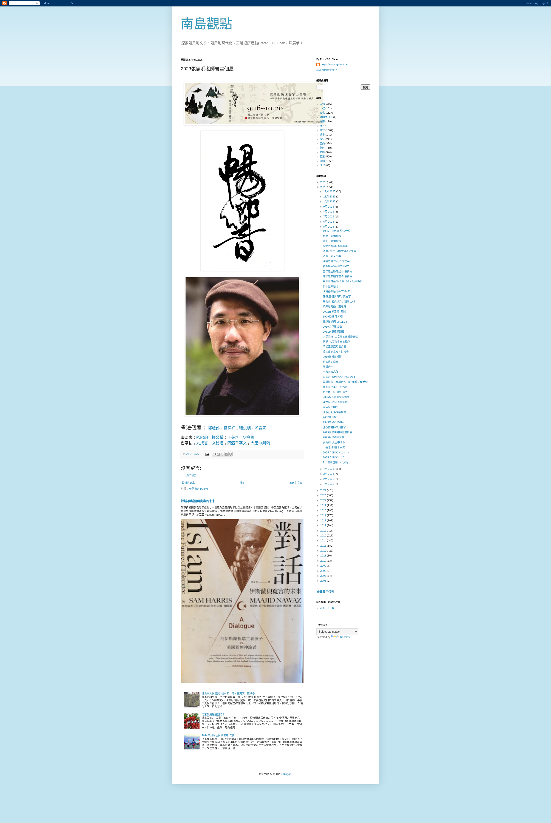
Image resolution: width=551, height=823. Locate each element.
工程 (322, 108)
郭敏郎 (214, 428)
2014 (323, 540)
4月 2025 (329, 468)
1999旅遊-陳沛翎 (333, 316)
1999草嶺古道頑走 (333, 422)
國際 (322, 152)
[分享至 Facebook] (226, 454)
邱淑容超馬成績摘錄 (334, 412)
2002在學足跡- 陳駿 (334, 311)
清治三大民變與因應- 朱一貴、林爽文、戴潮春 (228, 693)
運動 (322, 161)
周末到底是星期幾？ (213, 714)
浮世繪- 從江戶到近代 (335, 402)
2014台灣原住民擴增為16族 (218, 735)
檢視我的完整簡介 (326, 70)
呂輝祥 (229, 428)
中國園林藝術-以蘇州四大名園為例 (342, 281)
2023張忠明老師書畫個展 (337, 432)
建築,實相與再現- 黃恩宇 (337, 296)
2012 (323, 550)
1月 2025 (329, 483)
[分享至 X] (222, 454)
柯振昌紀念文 (330, 362)
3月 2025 (329, 473)
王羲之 (233, 437)
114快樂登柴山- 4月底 (335, 462)
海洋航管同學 (330, 407)
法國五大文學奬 (332, 256)
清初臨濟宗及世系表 (334, 346)
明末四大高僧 (330, 371)
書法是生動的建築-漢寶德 (337, 271)
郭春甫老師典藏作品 (334, 427)
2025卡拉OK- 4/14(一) (336, 452)
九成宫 (202, 443)
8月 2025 (329, 211)
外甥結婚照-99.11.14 (335, 321)
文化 (322, 112)
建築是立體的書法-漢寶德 (337, 276)
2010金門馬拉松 (332, 326)
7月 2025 (329, 216)
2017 (323, 525)
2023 (323, 495)
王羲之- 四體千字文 (334, 447)
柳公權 (217, 437)
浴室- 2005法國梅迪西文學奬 (339, 251)
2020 (323, 510)
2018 (323, 520)
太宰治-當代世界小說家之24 (339, 377)
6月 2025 (329, 221)
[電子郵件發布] (207, 454)
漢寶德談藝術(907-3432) (337, 291)
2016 (323, 530)
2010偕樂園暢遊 (332, 356)
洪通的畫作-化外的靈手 (336, 261)
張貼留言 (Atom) (198, 488)
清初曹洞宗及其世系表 (336, 351)
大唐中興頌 (260, 443)
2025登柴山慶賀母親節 (336, 397)
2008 (323, 570)
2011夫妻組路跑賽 (333, 331)
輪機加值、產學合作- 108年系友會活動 (345, 382)
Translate (345, 637)
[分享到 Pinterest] (230, 454)
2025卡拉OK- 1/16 (333, 457)
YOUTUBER (327, 608)
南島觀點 (206, 24)
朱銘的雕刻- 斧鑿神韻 (335, 246)
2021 (323, 505)
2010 (323, 560)
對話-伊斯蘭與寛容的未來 (198, 501)
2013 (323, 545)
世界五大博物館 (332, 236)
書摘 (322, 143)
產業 (322, 156)
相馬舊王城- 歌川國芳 (335, 392)
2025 (323, 187)
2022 (323, 500)
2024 (323, 490)
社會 (322, 130)
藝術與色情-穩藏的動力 (336, 266)
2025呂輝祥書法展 (333, 437)
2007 (323, 575)
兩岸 (322, 121)
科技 (322, 139)
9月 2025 (329, 206)
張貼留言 (191, 475)
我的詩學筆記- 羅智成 (335, 387)
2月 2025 (329, 479)
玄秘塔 (217, 443)
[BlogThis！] (218, 454)
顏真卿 (248, 437)
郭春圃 (260, 428)
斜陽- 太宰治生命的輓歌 (336, 341)
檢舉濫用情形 (325, 591)
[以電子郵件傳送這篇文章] (214, 454)
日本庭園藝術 (330, 286)
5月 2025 (329, 226)
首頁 (242, 482)
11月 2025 (329, 196)
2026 (323, 182)
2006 (323, 580)
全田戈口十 (326, 117)
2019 (323, 515)
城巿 (322, 134)
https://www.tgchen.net (334, 64)
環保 (322, 165)
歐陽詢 (202, 437)
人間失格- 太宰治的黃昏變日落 (340, 336)
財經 (322, 147)
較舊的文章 (295, 482)
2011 (323, 555)
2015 (323, 535)
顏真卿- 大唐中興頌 (334, 442)
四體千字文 (237, 443)
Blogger (287, 774)
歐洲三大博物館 (332, 241)
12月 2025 (329, 191)
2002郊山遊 (330, 417)
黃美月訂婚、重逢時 (334, 306)
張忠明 (245, 428)
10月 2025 (329, 201)
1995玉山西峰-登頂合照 (336, 231)
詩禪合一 (328, 366)
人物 (322, 104)
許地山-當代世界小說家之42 (339, 301)
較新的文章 (188, 482)
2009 (323, 565)
